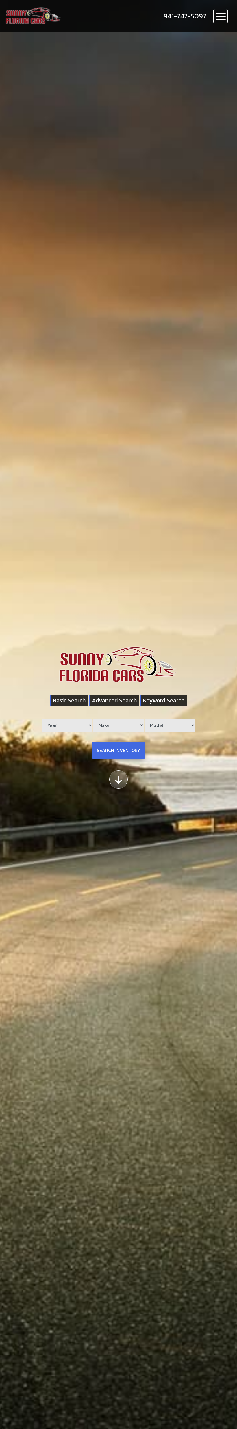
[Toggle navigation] (220, 16)
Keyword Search (163, 700)
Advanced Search (114, 700)
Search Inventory (118, 750)
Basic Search (69, 700)
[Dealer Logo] (67, 16)
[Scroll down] (118, 779)
